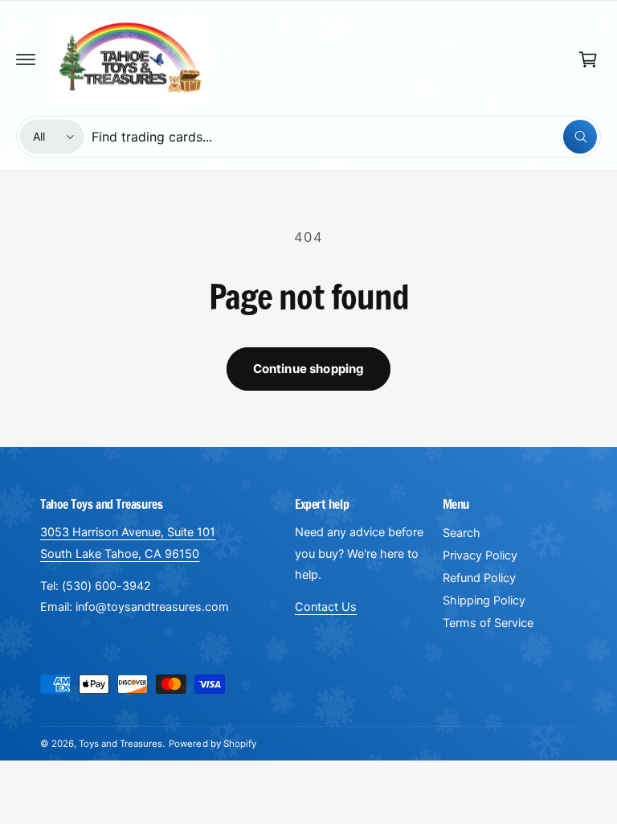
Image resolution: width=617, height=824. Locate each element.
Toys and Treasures (120, 743)
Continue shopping (309, 368)
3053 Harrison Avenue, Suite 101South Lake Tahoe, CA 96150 (127, 542)
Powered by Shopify (212, 743)
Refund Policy (479, 578)
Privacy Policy (480, 555)
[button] (25, 59)
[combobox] (344, 137)
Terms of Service (488, 623)
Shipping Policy (484, 600)
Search (461, 533)
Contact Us (326, 607)
